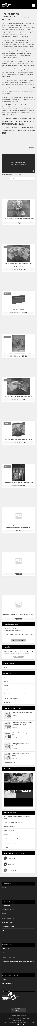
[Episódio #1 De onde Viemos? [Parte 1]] (7, 759)
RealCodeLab (22, 1015)
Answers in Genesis (9, 826)
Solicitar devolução (7, 983)
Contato (4, 979)
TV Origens (5, 914)
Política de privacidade (8, 957)
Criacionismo (7, 835)
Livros (5, 677)
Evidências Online (9, 830)
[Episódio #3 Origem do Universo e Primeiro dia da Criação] (7, 729)
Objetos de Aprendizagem (11, 698)
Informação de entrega (9, 953)
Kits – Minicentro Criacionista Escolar (15, 694)
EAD (3, 930)
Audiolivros (7, 690)
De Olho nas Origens (8, 922)
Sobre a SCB (5, 948)
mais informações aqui (14, 630)
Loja (27, 16)
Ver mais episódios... (10, 762)
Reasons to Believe (9, 843)
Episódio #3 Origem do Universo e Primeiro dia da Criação (22, 723)
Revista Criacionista (8, 918)
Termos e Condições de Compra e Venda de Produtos (18, 961)
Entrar (5, 667)
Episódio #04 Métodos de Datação (22, 712)
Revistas (6, 681)
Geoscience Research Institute (13, 822)
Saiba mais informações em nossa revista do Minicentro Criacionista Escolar (18, 121)
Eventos (6, 685)
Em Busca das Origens (8, 926)
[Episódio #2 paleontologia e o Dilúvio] (7, 739)
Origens (6, 847)
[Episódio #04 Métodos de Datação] (7, 718)
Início (24, 16)
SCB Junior (7, 702)
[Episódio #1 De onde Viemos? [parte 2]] (7, 749)
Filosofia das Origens (8, 910)
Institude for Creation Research (13, 839)
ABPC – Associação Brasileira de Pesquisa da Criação (17, 817)
